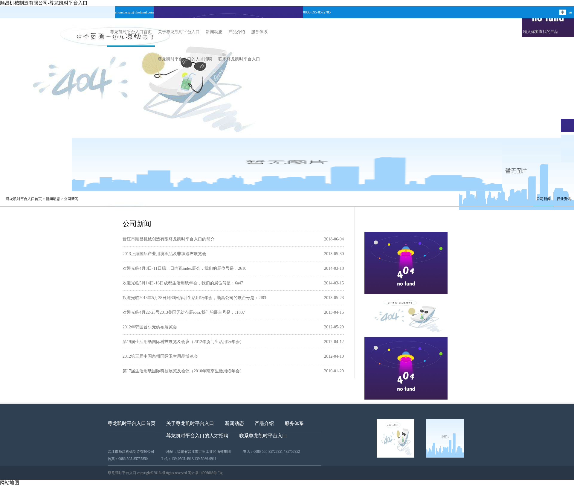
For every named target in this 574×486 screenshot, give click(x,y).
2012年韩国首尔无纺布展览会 (150, 327)
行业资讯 (564, 199)
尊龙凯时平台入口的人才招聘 (185, 59)
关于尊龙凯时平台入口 (179, 32)
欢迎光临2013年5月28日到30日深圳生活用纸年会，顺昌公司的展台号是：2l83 (194, 297)
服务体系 (259, 32)
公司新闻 (71, 199)
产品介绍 (236, 32)
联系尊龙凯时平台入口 (239, 59)
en (570, 12)
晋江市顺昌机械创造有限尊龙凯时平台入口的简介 (169, 239)
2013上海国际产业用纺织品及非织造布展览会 (164, 254)
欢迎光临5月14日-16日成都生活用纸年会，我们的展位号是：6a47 (183, 283)
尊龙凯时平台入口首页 (131, 32)
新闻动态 (214, 32)
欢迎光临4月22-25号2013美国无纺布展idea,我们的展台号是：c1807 (184, 312)
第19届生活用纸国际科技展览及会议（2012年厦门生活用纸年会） (183, 341)
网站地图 (9, 482)
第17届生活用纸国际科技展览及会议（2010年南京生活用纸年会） (183, 371)
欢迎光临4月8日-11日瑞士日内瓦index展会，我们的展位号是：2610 (184, 268)
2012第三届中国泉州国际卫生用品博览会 (160, 356)
